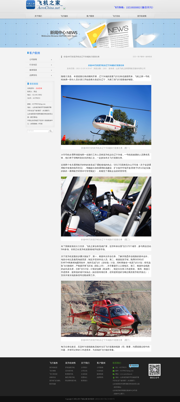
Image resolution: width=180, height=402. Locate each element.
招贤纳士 (84, 377)
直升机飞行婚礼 (54, 381)
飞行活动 (116, 16)
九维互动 (97, 399)
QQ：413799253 (121, 367)
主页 (134, 57)
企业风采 (84, 374)
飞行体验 (52, 371)
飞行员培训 (53, 374)
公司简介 (84, 367)
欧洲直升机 (69, 374)
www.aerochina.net (126, 374)
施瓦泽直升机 (70, 377)
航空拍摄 (52, 384)
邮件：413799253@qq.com (124, 371)
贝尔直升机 (69, 371)
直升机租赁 (53, 367)
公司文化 (84, 371)
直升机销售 (142, 16)
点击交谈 (134, 366)
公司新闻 (33, 59)
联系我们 (84, 381)
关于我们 (38, 16)
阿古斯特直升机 (70, 381)
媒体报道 (33, 70)
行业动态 (33, 65)
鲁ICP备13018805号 (108, 399)
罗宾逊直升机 (70, 367)
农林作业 (52, 377)
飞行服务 (64, 16)
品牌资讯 (33, 75)
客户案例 (90, 16)
